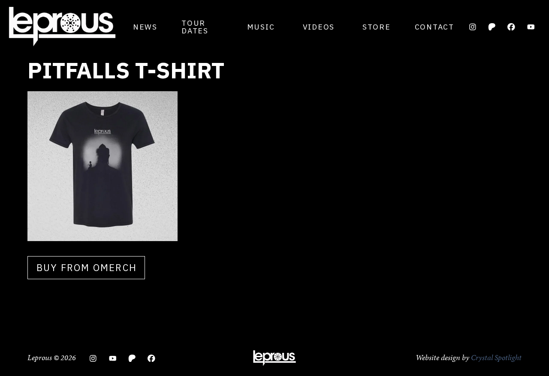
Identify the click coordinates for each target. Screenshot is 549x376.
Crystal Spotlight (496, 357)
